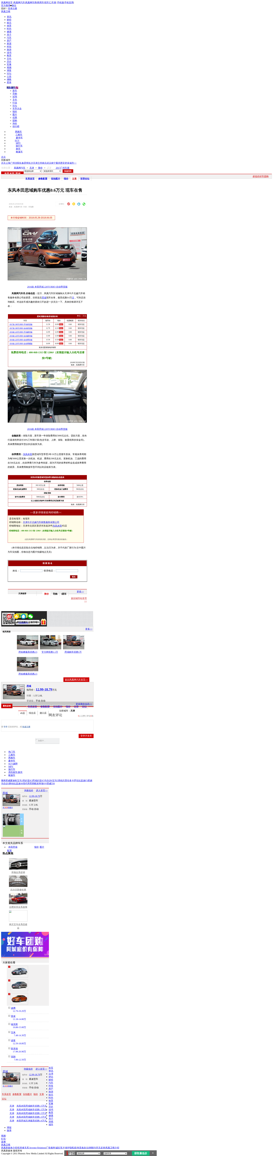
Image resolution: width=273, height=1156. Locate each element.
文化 (9, 58)
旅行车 (19, 146)
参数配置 (42, 178)
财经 (9, 19)
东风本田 (9, 173)
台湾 (51, 1074)
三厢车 (18, 134)
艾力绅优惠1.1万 (50, 652)
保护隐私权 (70, 1147)
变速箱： (31, 701)
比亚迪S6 (18, 783)
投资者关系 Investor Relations (31, 1147)
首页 (51, 1068)
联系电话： (49, 570)
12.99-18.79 (34, 796)
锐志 (62, 780)
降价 (40, 168)
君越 (90, 780)
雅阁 (3, 780)
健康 (9, 31)
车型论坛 (84, 178)
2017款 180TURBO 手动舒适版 (21, 324)
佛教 (9, 79)
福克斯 (14, 1024)
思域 (17, 173)
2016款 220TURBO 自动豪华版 (21, 336)
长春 (21, 163)
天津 (35, 163)
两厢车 (18, 131)
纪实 (3, 1139)
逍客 (13, 1040)
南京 (44, 163)
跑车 (18, 149)
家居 (9, 43)
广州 (12, 163)
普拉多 (68, 780)
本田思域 (12, 847)
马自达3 (5, 783)
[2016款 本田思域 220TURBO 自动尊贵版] (49, 279)
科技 (9, 46)
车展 (54, 2)
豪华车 (19, 137)
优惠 (15, 117)
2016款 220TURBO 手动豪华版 (21, 332)
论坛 (9, 73)
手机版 (60, 2)
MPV (18, 143)
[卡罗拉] (19, 971)
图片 (15, 114)
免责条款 (81, 1147)
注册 (15, 8)
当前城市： (64, 710)
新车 (15, 90)
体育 (9, 25)
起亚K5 (40, 780)
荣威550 (51, 783)
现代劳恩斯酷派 (31, 783)
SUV (17, 140)
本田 (59, 526)
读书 (9, 52)
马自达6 (48, 780)
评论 (51, 1077)
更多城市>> (70, 163)
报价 (15, 111)
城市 (51, 1124)
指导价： (25, 796)
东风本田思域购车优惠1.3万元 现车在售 (34, 1117)
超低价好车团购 (261, 176)
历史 (9, 61)
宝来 (13, 1032)
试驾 (15, 96)
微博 (9, 1130)
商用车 (40, 2)
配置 (9, 850)
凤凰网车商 (31, 2)
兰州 (40, 163)
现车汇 (47, 2)
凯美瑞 (14, 1048)
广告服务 (50, 1147)
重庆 (58, 163)
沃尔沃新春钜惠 (18, 889)
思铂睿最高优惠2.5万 (27, 652)
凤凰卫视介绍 (112, 1147)
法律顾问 (91, 1147)
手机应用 (69, 2)
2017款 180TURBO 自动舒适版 (21, 328)
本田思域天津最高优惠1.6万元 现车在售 (34, 1121)
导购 (15, 93)
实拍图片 (55, 178)
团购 (15, 120)
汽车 (9, 37)
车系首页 (30, 178)
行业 (15, 102)
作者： (9, 623)
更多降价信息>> (84, 704)
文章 (74, 178)
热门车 (11, 752)
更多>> (80, 591)
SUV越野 (13, 764)
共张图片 (8, 808)
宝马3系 (21, 780)
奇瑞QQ (43, 783)
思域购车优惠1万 (73, 652)
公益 (9, 76)
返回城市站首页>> (79, 599)
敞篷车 (19, 152)
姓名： (16, 570)
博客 (9, 70)
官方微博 (5, 5)
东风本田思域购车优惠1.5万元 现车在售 (34, 1106)
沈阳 (17, 163)
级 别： (25, 801)
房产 (9, 40)
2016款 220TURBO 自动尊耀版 (21, 344)
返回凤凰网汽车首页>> (76, 679)
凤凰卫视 (5, 11)
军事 (9, 64)
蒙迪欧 (13, 780)
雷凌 (13, 1016)
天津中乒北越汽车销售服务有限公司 (41, 522)
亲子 (9, 34)
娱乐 (9, 22)
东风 (55, 526)
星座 (9, 82)
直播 (3, 1142)
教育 (9, 55)
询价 (15, 123)
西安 (62, 163)
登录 (10, 8)
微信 (14, 5)
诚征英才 (60, 1147)
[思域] (14, 692)
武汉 (49, 163)
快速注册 (26, 727)
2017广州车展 (62, 168)
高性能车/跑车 (15, 772)
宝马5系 (56, 780)
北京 (3, 157)
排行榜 (16, 126)
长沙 (30, 163)
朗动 (11, 783)
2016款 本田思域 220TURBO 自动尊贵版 (47, 287)
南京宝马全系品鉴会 (18, 926)
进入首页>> (42, 790)
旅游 (9, 49)
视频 (9, 67)
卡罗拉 (75, 780)
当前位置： (7, 168)
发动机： (25, 805)
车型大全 (17, 108)
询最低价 (28, 790)
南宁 (53, 163)
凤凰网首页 (7, 2)
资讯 (9, 16)
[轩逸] (19, 999)
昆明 (26, 163)
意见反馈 (100, 1147)
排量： (30, 695)
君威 (8, 780)
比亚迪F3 (83, 780)
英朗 (13, 1056)
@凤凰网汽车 (23, 623)
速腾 (13, 1008)
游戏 (51, 1121)
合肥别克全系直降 (18, 907)
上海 (8, 163)
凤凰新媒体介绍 (9, 1147)
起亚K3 (28, 780)
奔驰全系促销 (18, 872)
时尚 (9, 28)
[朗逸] (19, 985)
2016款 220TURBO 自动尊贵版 (21, 340)
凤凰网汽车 (19, 2)
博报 (9, 1127)
